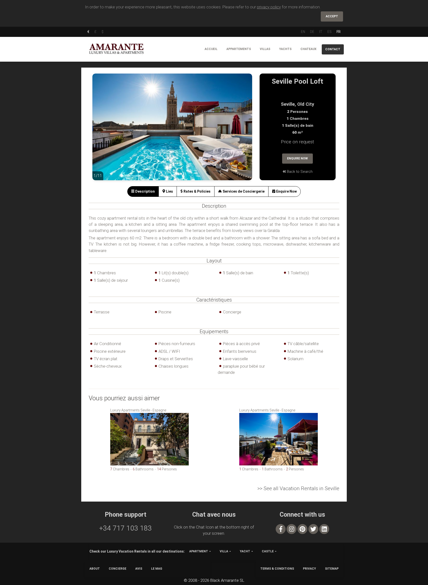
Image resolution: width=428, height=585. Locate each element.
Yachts (285, 49)
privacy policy (269, 6)
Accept (332, 16)
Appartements (238, 49)
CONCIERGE (117, 568)
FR (339, 32)
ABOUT (94, 568)
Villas (265, 49)
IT (320, 32)
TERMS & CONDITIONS (277, 568)
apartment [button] (198, 551)
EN (303, 32)
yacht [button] (245, 551)
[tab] (143, 191)
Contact (332, 49)
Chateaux (308, 49)
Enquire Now (297, 158)
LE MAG (156, 568)
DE (312, 32)
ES (329, 32)
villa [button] (224, 551)
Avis (138, 568)
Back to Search (299, 171)
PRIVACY (309, 568)
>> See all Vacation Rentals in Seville (298, 488)
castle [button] (268, 551)
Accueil (211, 49)
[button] (102, 130)
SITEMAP (332, 568)
